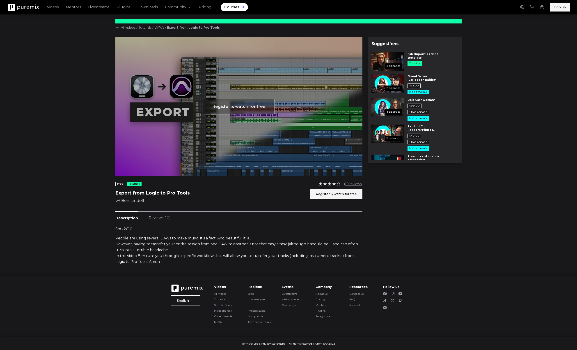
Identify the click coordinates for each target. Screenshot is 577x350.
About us (321, 293)
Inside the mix (223, 310)
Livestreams (98, 7)
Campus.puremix (259, 322)
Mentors (73, 7)
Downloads (147, 7)
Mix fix (218, 322)
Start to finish (223, 305)
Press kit (354, 305)
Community (175, 7)
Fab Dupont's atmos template (423, 55)
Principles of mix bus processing (423, 158)
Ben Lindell (132, 200)
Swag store (323, 316)
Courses (231, 7)
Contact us (356, 293)
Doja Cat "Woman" (421, 100)
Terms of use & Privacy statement (263, 343)
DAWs (159, 27)
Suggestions (384, 43)
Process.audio (257, 310)
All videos (128, 27)
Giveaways (289, 305)
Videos (53, 7)
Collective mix (223, 316)
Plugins (123, 7)
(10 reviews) (353, 184)
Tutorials (144, 27)
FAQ (352, 299)
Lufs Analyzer (257, 299)
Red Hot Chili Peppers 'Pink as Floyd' (420, 128)
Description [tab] (126, 218)
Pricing (205, 7)
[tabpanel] (238, 245)
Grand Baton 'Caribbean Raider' (422, 77)
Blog (251, 293)
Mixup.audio (256, 316)
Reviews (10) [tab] (160, 218)
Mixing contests (292, 299)
